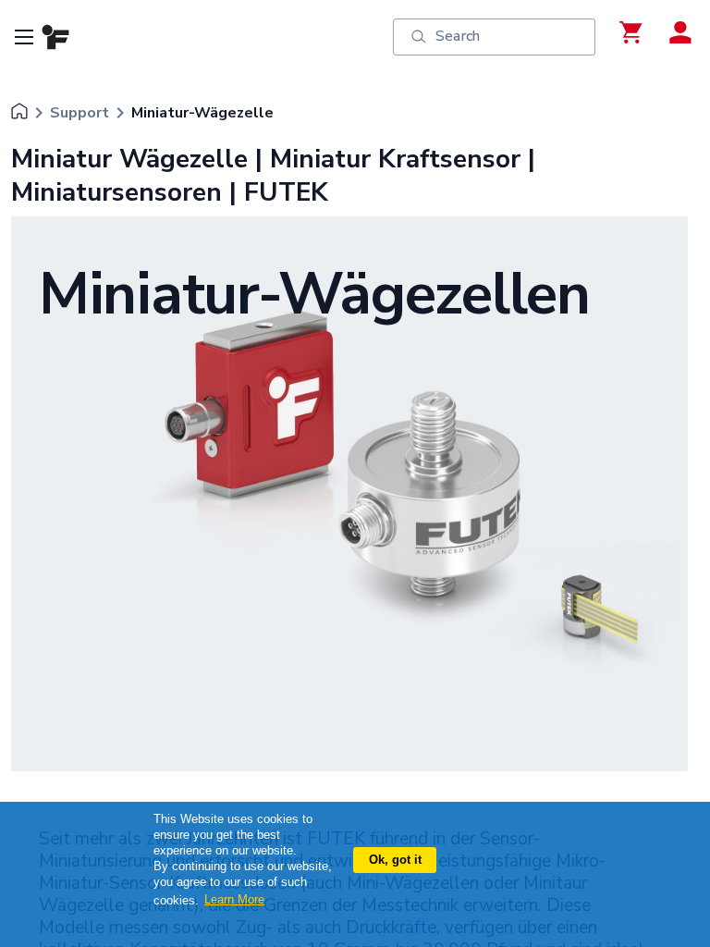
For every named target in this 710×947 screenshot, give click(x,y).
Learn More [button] (234, 899)
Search (457, 36)
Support (79, 113)
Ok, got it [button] (395, 860)
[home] (19, 113)
